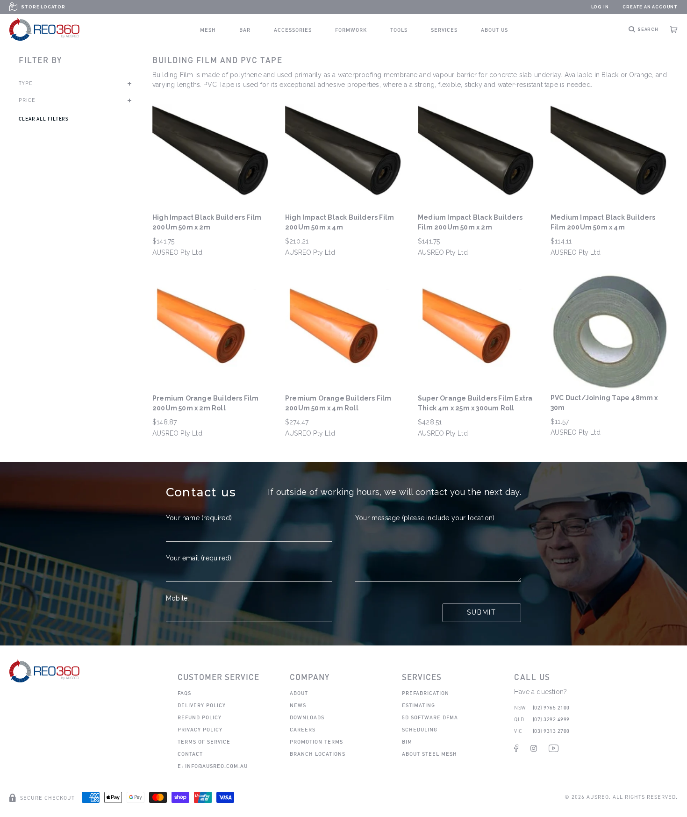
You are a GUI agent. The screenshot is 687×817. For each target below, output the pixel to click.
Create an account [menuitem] (650, 7)
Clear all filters (44, 118)
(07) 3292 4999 (551, 719)
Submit (481, 612)
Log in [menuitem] (600, 7)
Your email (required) (198, 558)
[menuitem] (208, 29)
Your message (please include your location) (425, 518)
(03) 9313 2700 (551, 730)
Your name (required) (199, 518)
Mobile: (177, 598)
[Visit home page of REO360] (44, 670)
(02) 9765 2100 (551, 707)
